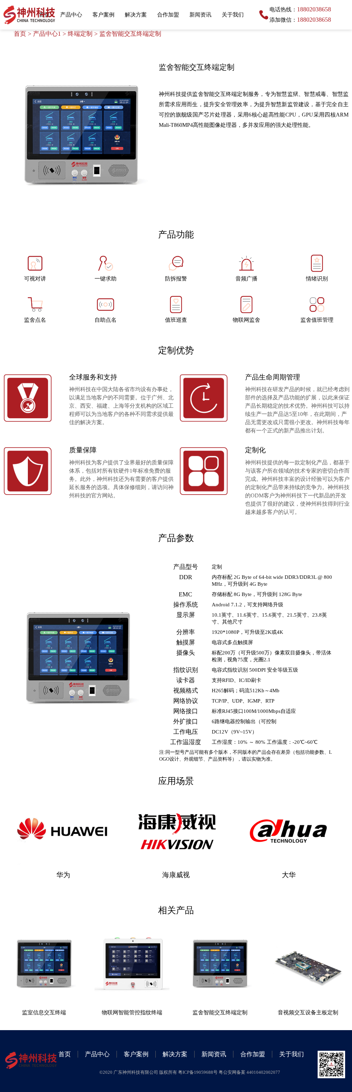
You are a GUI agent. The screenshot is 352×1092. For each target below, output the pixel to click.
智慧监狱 (287, 94)
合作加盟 (168, 15)
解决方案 (136, 15)
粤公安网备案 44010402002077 (249, 1072)
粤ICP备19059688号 (198, 1072)
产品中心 (71, 15)
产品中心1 (47, 33)
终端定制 (80, 33)
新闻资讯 (200, 15)
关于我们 (233, 15)
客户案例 (103, 15)
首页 (20, 33)
